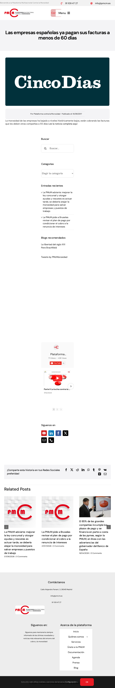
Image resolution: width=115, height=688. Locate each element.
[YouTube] (44, 433)
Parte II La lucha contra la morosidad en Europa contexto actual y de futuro (57, 389)
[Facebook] (58, 433)
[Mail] (44, 440)
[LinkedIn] (51, 433)
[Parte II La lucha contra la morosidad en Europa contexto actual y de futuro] (57, 378)
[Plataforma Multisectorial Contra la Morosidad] (56, 347)
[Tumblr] (94, 470)
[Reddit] (77, 470)
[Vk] (105, 470)
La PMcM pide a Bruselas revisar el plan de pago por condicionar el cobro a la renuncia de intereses (56, 222)
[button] (6, 527)
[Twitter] (65, 433)
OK (87, 682)
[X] (72, 470)
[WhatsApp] (88, 470)
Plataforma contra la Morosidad (47, 114)
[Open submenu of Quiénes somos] (87, 636)
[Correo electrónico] (105, 474)
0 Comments (21, 556)
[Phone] (51, 440)
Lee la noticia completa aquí (62, 123)
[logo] (19, 9)
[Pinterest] (99, 470)
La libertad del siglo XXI (53, 244)
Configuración (71, 682)
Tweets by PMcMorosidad (54, 257)
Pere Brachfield (49, 247)
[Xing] (99, 474)
